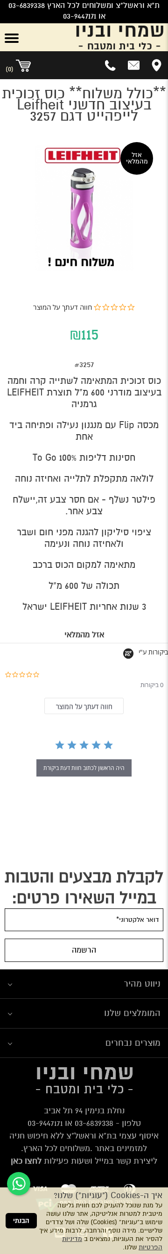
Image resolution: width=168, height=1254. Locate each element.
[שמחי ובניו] (98, 37)
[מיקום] (156, 65)
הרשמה (84, 950)
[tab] (83, 706)
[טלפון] (111, 65)
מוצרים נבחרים (133, 1042)
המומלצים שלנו (132, 1013)
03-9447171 (45, 1123)
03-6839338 (94, 1123)
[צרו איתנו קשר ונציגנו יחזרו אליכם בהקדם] (134, 65)
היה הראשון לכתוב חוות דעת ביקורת (84, 768)
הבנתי (21, 1221)
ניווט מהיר (142, 983)
